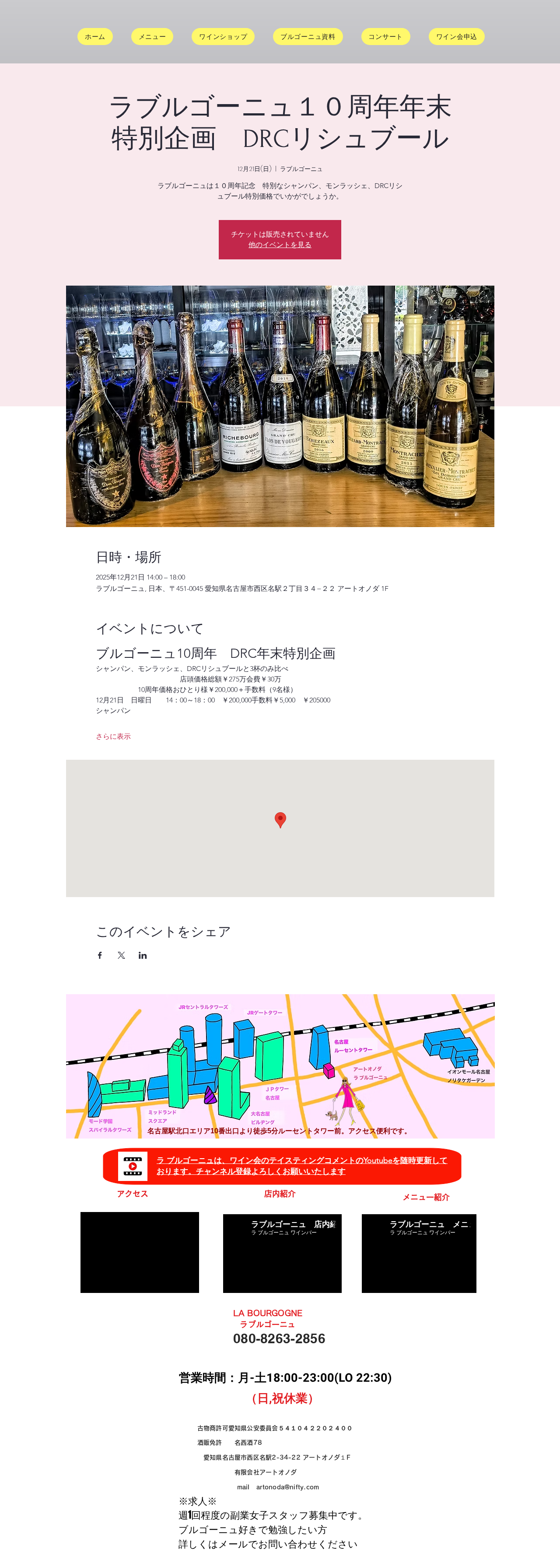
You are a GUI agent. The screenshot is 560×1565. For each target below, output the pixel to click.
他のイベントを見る (280, 245)
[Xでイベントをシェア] (121, 955)
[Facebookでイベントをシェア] (100, 955)
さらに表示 (113, 736)
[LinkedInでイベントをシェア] (143, 955)
